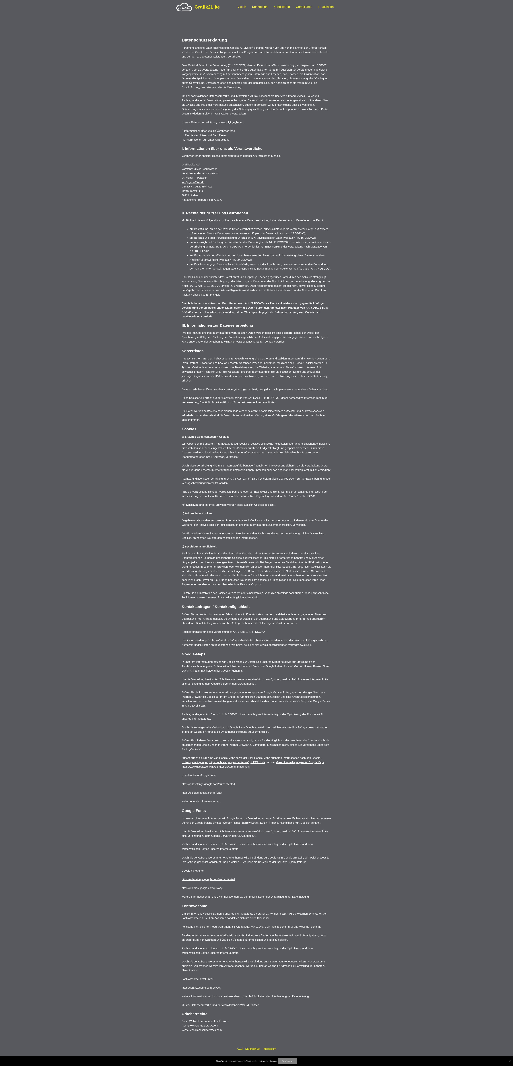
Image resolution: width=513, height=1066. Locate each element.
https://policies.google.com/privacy (202, 792)
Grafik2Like (207, 6)
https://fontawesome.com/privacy (201, 987)
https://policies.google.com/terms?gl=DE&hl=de (237, 762)
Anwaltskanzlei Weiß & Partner (240, 1005)
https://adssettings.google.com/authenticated (208, 784)
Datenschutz (252, 1048)
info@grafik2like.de (193, 182)
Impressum (269, 1048)
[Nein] (509, 1061)
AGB (240, 1048)
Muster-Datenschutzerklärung (199, 1005)
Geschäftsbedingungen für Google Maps (300, 762)
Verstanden (287, 1061)
